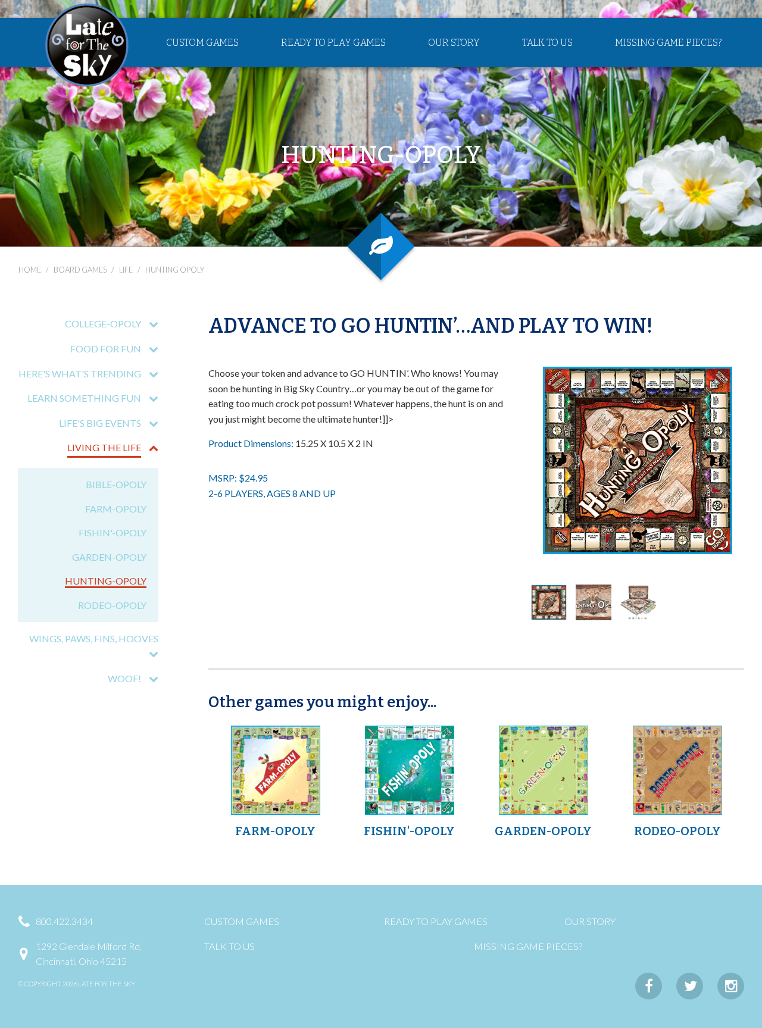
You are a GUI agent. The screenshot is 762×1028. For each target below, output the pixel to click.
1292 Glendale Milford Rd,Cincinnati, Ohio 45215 (89, 953)
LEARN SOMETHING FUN (84, 398)
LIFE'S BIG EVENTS (100, 423)
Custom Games (202, 42)
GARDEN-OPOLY (109, 557)
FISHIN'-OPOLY (112, 532)
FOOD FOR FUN (105, 348)
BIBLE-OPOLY (116, 484)
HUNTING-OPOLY (105, 580)
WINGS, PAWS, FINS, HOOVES (93, 638)
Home (29, 269)
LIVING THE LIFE (104, 447)
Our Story (454, 42)
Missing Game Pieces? (668, 42)
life (126, 269)
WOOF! (124, 678)
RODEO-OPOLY (112, 605)
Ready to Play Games (333, 42)
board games (80, 269)
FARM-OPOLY (115, 508)
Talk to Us (547, 42)
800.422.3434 (64, 921)
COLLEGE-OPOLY (103, 323)
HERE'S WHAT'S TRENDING (79, 373)
